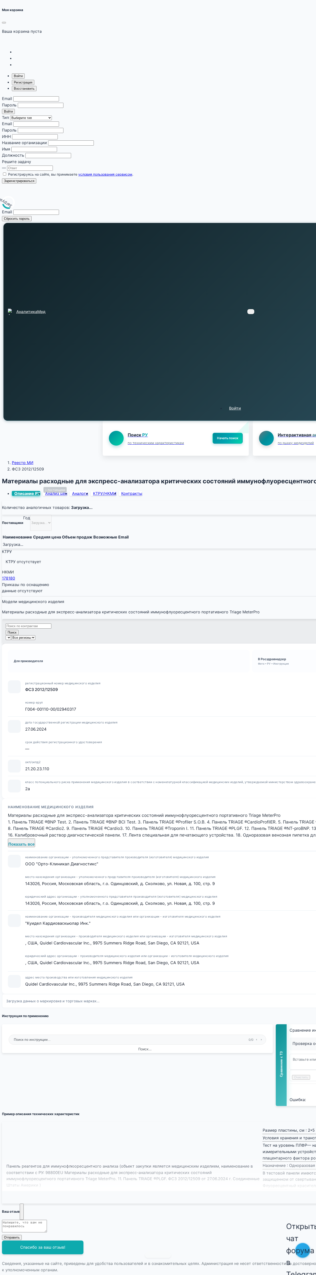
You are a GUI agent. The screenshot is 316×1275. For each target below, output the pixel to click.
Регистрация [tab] (23, 82)
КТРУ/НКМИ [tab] (104, 493)
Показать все (21, 844)
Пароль (9, 104)
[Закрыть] (22, 1212)
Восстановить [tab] (24, 88)
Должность (13, 155)
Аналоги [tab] (80, 493)
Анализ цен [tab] (56, 493)
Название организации (24, 142)
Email (7, 98)
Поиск (12, 632)
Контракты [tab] (131, 493)
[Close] (4, 22)
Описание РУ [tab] (27, 493)
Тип (5, 117)
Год (26, 517)
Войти (8, 111)
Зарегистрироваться (19, 181)
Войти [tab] (18, 76)
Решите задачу (16, 161)
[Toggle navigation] (250, 311)
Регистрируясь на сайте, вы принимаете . (70, 174)
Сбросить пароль (17, 218)
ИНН (6, 136)
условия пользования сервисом (105, 174)
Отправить (12, 1237)
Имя (6, 149)
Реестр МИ (22, 462)
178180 (8, 578)
